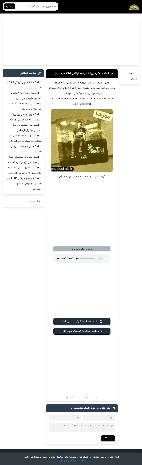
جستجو (9, 6)
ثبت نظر (108, 438)
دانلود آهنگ (88, 397)
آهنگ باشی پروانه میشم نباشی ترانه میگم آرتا (81, 73)
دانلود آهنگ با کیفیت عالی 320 (80, 321)
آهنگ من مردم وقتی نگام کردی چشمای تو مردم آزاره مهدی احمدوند (24, 184)
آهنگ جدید (35, 201)
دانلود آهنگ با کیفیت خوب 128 (80, 331)
